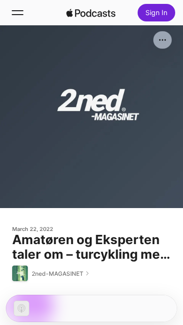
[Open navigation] (17, 12)
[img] (91, 13)
